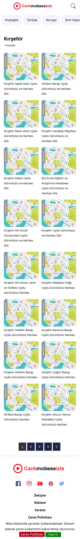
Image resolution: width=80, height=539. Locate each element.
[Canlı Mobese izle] (34, 9)
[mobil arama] (73, 6)
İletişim (40, 495)
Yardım (40, 510)
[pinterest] (50, 484)
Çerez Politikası (40, 517)
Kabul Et (53, 534)
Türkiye (32, 20)
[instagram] (29, 484)
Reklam (40, 502)
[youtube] (40, 484)
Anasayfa (11, 20)
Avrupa (51, 20)
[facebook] (18, 484)
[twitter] (61, 484)
